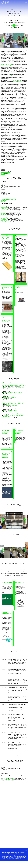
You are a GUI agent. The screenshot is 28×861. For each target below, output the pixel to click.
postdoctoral (4, 64)
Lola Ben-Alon (4, 208)
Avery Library (14, 20)
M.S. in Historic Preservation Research (19, 432)
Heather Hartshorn (5, 209)
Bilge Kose (3, 213)
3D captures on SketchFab (19, 286)
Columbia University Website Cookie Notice (12, 858)
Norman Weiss (4, 223)
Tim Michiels (4, 214)
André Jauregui (4, 212)
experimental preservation (14, 80)
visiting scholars (9, 66)
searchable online (12, 76)
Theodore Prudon (5, 218)
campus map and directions (7, 779)
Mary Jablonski (4, 211)
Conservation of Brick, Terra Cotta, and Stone (14, 387)
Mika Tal (3, 173)
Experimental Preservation (9, 397)
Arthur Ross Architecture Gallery (14, 22)
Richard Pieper (4, 217)
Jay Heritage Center (7, 582)
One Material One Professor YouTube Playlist (7, 287)
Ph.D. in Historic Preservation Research (6, 432)
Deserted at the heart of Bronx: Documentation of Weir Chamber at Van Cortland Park (7, 318)
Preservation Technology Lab (14, 25)
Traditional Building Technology (10, 413)
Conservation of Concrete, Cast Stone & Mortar (14, 385)
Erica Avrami (4, 207)
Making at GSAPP (14, 27)
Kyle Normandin (4, 215)
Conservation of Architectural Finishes (12, 392)
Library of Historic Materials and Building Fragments (7, 237)
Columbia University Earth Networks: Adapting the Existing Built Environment (7, 454)
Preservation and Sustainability (10, 410)
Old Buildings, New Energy (9, 408)
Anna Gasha (4, 200)
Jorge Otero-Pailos (5, 171)
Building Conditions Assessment (11, 382)
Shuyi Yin (3, 201)
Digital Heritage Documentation (10, 395)
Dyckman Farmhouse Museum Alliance (7, 613)
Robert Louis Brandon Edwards (8, 199)
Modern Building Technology (10, 405)
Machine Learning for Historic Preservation (13, 403)
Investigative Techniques (9, 399)
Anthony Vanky (4, 221)
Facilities (14, 9)
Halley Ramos (4, 219)
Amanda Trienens (5, 220)
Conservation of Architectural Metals (12, 390)
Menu (25, 2)
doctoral (10, 64)
